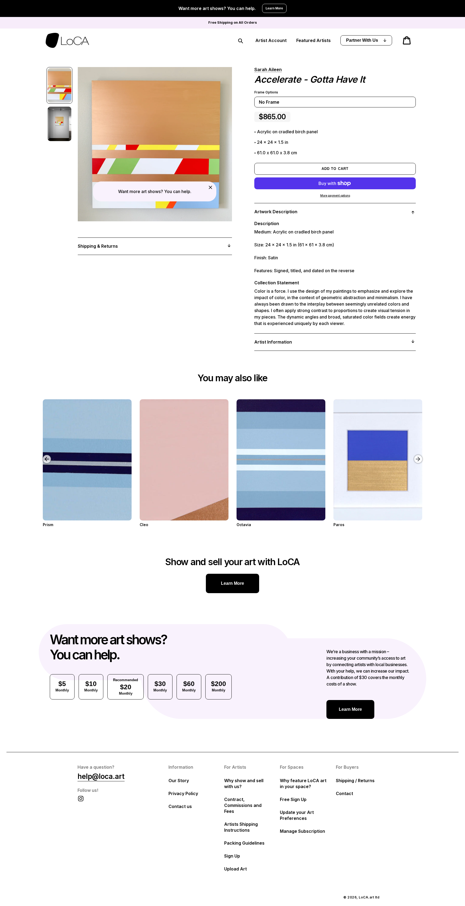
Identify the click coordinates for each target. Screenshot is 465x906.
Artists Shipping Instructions (241, 827)
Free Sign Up (293, 799)
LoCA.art (366, 897)
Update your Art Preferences (297, 815)
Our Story (178, 780)
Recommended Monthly (125, 686)
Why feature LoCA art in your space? (303, 783)
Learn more (232, 583)
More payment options (335, 195)
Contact (344, 793)
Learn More (274, 8)
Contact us (180, 806)
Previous (43, 455)
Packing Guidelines (244, 843)
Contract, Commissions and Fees (243, 805)
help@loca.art (101, 776)
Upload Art (235, 869)
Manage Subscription (302, 831)
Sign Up (232, 856)
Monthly (62, 686)
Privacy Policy (183, 793)
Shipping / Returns (355, 780)
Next (419, 455)
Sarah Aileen (268, 69)
